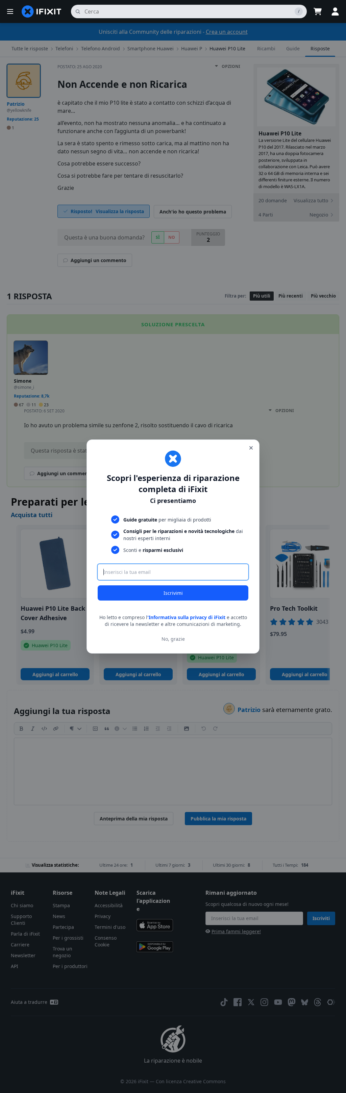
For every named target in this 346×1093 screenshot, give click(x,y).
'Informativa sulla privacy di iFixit (186, 617)
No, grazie (173, 639)
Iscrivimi (173, 593)
